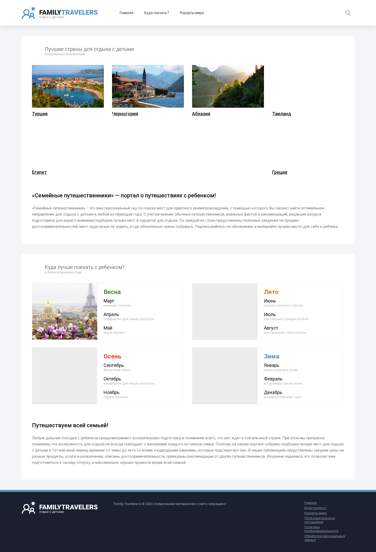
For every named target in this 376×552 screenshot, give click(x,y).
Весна (112, 292)
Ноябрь (116, 394)
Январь (281, 367)
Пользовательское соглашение (319, 520)
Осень (112, 356)
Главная (126, 13)
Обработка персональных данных (324, 538)
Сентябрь (117, 367)
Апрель (129, 316)
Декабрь (282, 394)
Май (114, 329)
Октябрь (129, 380)
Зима (271, 356)
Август (285, 329)
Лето (271, 292)
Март (117, 302)
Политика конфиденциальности (321, 529)
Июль (286, 316)
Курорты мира (192, 13)
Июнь (283, 302)
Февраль (283, 380)
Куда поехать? (156, 13)
